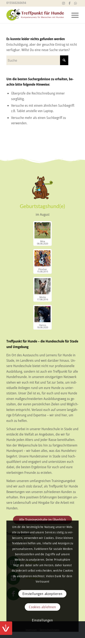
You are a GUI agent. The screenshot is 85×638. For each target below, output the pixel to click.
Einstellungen (42, 620)
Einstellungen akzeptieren (42, 593)
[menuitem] (73, 14)
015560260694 (16, 3)
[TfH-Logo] (35, 15)
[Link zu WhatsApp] (75, 3)
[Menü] (73, 14)
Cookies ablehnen (42, 607)
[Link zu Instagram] (63, 3)
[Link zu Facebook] (69, 3)
